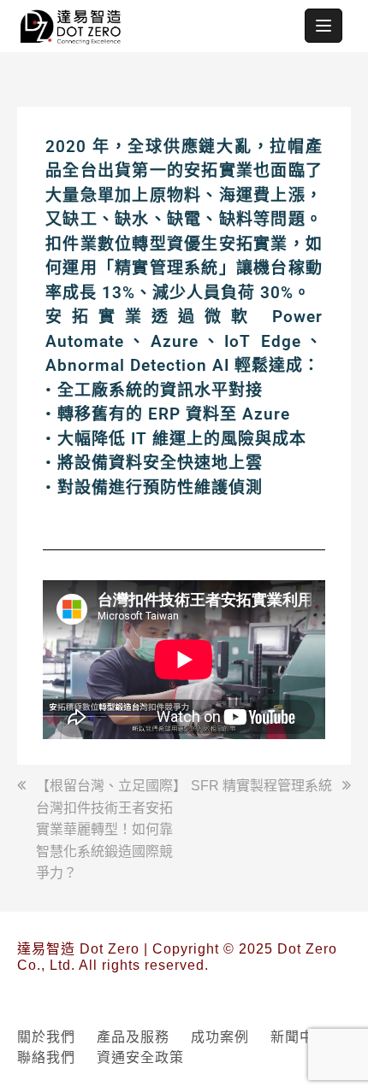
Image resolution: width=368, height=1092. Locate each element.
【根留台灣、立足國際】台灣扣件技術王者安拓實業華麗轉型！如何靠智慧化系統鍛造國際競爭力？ (108, 829)
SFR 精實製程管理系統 (261, 785)
